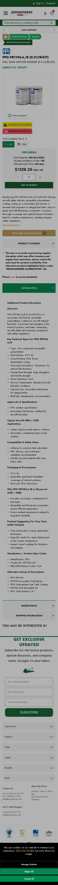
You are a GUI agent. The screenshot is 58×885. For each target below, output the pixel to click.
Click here (21, 850)
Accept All (29, 878)
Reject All (29, 871)
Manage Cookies (29, 864)
